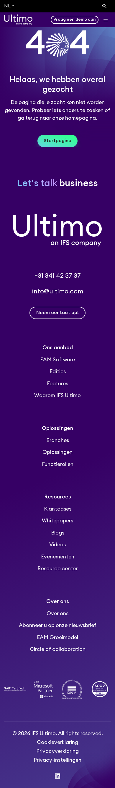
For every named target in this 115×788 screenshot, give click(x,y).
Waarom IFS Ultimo (57, 395)
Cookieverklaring (57, 742)
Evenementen (57, 556)
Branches (57, 440)
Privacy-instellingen (57, 760)
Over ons (57, 613)
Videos (57, 544)
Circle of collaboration (58, 649)
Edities (58, 371)
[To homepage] (18, 19)
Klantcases (57, 508)
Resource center (57, 568)
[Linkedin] (57, 776)
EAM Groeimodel (57, 637)
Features (57, 383)
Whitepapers (57, 520)
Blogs (57, 532)
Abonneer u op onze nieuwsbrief (57, 625)
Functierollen (57, 464)
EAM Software (57, 359)
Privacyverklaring (57, 751)
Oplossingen (57, 452)
